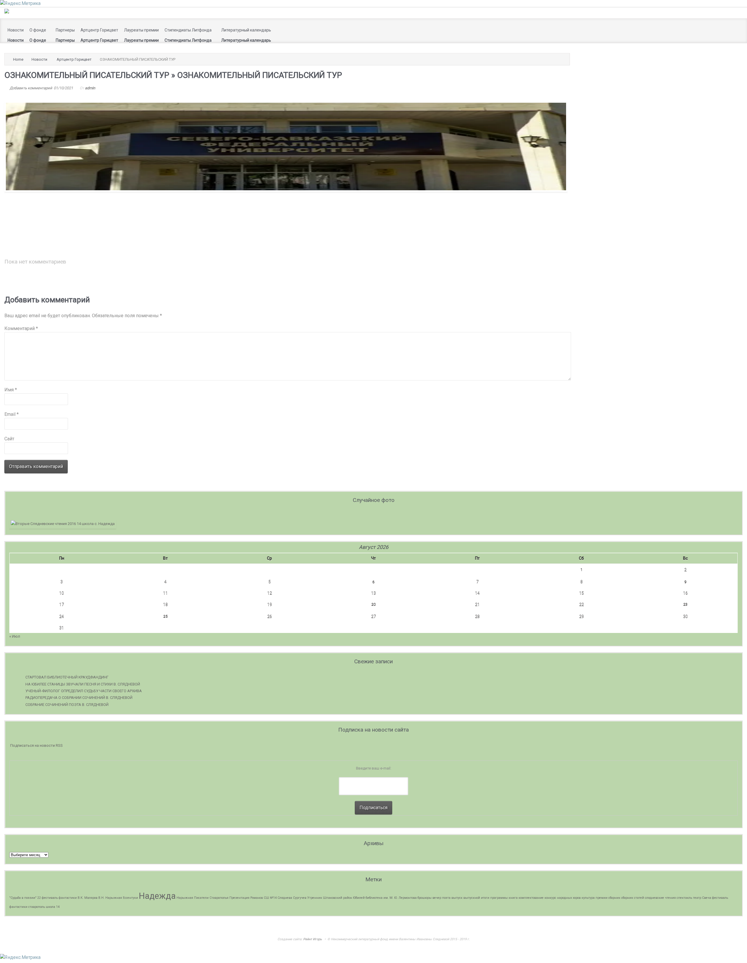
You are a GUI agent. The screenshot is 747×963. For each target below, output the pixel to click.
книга (513, 898)
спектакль (684, 898)
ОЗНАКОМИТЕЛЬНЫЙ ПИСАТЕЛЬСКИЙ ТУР (86, 75)
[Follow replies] (72, 253)
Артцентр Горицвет (74, 59)
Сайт (9, 439)
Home (18, 59)
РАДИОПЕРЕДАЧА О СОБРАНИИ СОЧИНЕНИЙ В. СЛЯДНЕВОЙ (78, 697)
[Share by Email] (557, 233)
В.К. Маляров (87, 898)
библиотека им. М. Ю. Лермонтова (391, 898)
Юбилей (359, 898)
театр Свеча (702, 898)
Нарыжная (185, 898)
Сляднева (284, 898)
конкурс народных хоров (562, 898)
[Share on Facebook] (543, 233)
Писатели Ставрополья (211, 898)
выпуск (456, 898)
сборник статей (632, 898)
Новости (39, 59)
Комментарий (21, 328)
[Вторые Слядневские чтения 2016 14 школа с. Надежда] (62, 524)
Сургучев (299, 898)
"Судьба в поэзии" (22, 898)
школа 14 (53, 907)
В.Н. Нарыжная (110, 898)
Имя (10, 389)
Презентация (239, 898)
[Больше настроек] (562, 233)
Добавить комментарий (31, 88)
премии (602, 898)
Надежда (157, 896)
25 (165, 616)
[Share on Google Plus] (548, 233)
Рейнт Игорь (312, 939)
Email (11, 414)
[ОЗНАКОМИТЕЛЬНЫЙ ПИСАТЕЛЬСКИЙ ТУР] (286, 190)
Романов (256, 898)
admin (90, 88)
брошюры (425, 898)
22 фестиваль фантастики (57, 898)
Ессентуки (130, 898)
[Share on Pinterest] (553, 233)
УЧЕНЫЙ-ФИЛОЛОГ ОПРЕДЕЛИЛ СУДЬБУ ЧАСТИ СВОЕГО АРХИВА (83, 691)
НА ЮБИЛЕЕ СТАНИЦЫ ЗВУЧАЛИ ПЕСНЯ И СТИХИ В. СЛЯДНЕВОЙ (82, 684)
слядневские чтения (660, 898)
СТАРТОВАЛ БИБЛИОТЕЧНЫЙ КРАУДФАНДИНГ (67, 677)
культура (588, 898)
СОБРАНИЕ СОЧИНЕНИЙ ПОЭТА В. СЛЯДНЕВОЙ (67, 704)
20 (373, 604)
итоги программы (494, 898)
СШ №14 (270, 898)
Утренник (314, 898)
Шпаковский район (337, 898)
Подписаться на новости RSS (36, 745)
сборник (614, 898)
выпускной (471, 898)
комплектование (531, 898)
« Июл (14, 636)
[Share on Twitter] (539, 233)
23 (685, 604)
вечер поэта (441, 898)
